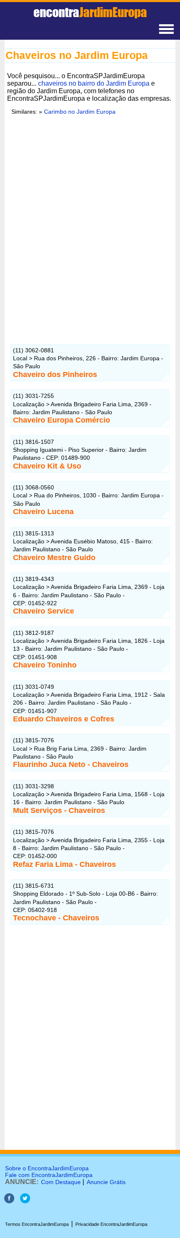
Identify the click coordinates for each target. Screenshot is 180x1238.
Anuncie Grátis (106, 1182)
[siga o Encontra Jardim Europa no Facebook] (9, 1201)
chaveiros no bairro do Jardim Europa (93, 83)
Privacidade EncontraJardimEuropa (111, 1224)
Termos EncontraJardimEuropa (37, 1224)
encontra (90, 12)
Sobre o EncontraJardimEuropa (47, 1168)
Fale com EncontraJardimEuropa (49, 1175)
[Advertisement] (90, 231)
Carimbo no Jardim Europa (80, 111)
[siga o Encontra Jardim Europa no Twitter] (25, 1201)
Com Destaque (61, 1182)
